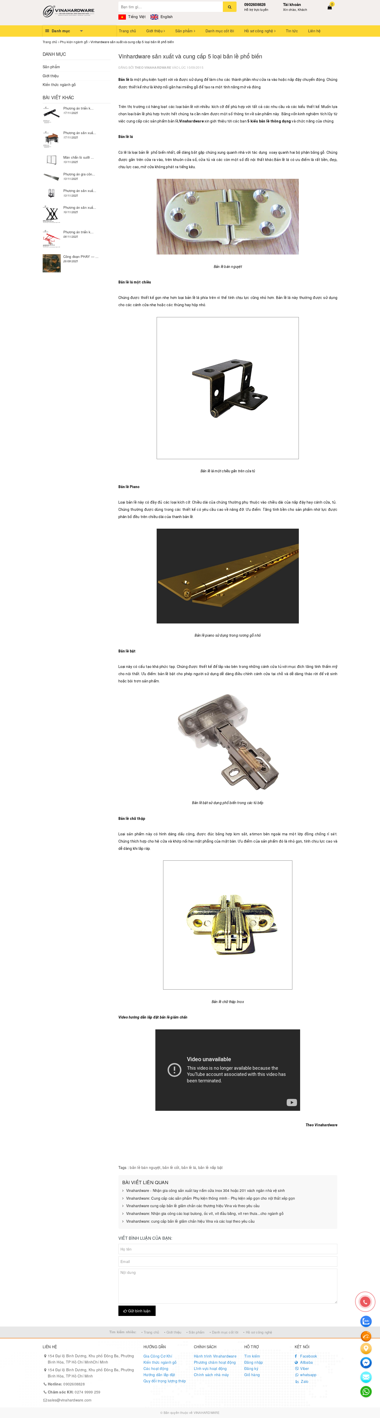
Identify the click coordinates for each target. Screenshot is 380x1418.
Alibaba (306, 1362)
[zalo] (366, 1321)
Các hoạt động (155, 1368)
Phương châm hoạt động (215, 1362)
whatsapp (307, 1374)
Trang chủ (127, 30)
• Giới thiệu (172, 1332)
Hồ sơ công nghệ (259, 30)
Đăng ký (251, 1368)
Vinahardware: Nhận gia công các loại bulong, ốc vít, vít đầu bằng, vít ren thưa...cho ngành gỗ (205, 1213)
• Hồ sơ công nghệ (257, 1332)
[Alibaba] (366, 1336)
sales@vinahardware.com (70, 1399)
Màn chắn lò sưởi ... (78, 157)
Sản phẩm (184, 30)
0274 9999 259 (74, 1391)
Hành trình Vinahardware (215, 1356)
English (166, 16)
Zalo (304, 1381)
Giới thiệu (155, 30)
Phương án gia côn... (79, 174)
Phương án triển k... (78, 108)
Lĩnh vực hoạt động (210, 1368)
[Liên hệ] (366, 1348)
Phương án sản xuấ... (79, 132)
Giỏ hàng (252, 1374)
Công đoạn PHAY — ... (81, 256)
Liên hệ (314, 30)
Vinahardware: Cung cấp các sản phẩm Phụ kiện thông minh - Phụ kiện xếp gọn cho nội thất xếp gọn (210, 1198)
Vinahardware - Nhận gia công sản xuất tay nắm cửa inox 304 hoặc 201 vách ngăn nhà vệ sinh (205, 1190)
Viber (304, 1368)
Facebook (308, 1356)
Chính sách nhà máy (211, 1374)
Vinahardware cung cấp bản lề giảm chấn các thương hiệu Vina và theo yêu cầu (193, 1205)
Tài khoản (292, 4)
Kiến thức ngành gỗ (59, 84)
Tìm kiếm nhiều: (122, 1331)
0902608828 (255, 4)
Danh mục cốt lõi (220, 30)
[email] (366, 1362)
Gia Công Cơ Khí (157, 1356)
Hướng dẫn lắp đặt (159, 1374)
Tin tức (292, 30)
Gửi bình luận (138, 1310)
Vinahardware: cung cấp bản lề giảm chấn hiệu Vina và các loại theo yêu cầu (190, 1221)
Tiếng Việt (136, 16)
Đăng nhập (253, 1362)
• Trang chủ (150, 1332)
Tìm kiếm (252, 1356)
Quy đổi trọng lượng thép (164, 1380)
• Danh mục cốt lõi (224, 1332)
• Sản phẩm (195, 1332)
